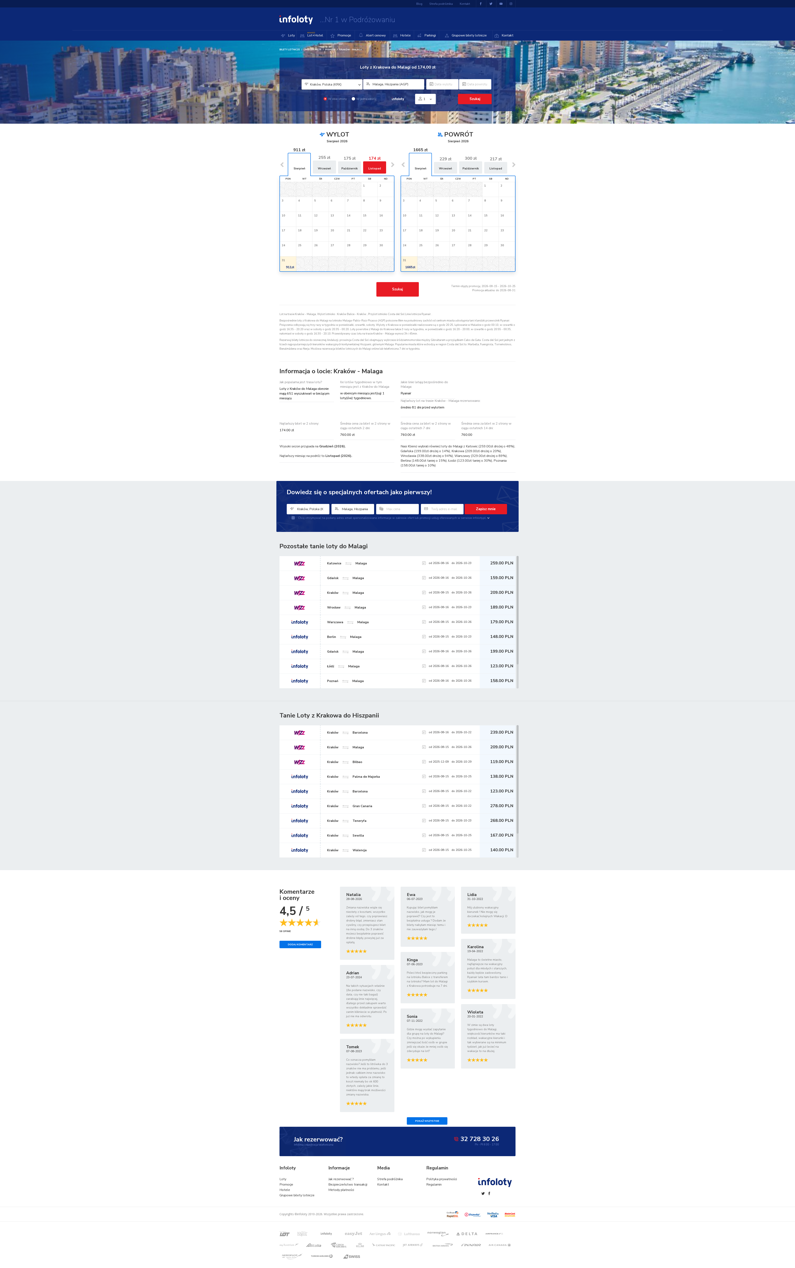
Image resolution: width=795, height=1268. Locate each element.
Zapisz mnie (486, 509)
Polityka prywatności (441, 1179)
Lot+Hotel (315, 35)
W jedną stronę (366, 99)
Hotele (405, 35)
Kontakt (507, 35)
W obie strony (337, 99)
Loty (291, 35)
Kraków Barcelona (347, 733)
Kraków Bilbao (344, 762)
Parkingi (430, 35)
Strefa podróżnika (441, 4)
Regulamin (434, 1184)
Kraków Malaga (345, 747)
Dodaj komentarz (300, 944)
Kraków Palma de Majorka (353, 777)
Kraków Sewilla (345, 835)
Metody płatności (341, 1190)
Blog (419, 4)
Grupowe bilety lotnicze (469, 35)
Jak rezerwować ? (341, 1179)
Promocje (344, 35)
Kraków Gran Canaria (349, 806)
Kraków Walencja (347, 850)
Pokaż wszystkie (427, 1121)
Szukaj (397, 289)
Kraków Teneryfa (346, 821)
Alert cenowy (375, 35)
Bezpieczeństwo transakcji (347, 1184)
